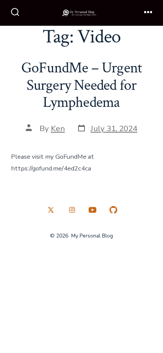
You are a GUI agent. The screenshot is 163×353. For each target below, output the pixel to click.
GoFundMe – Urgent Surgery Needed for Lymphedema (81, 85)
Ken (58, 128)
